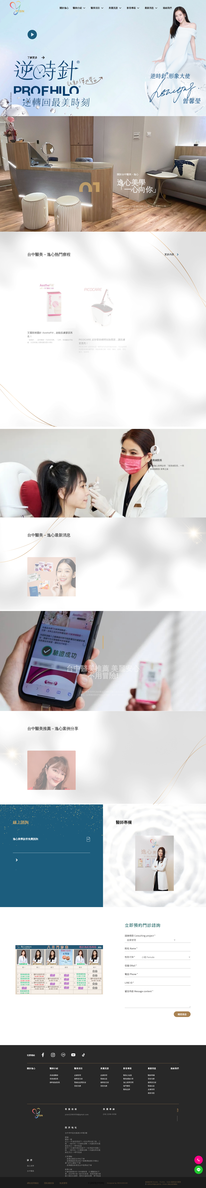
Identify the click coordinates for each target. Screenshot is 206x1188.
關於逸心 (64, 8)
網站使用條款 (33, 1183)
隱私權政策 (49, 1183)
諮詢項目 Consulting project (139, 935)
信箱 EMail (130, 965)
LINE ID (128, 982)
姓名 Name (130, 948)
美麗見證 (113, 8)
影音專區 (131, 8)
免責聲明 (63, 1183)
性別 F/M (129, 957)
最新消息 (149, 8)
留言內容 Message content (138, 991)
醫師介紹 (77, 8)
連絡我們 (167, 8)
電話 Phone (130, 974)
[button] (28, 101)
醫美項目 (95, 8)
